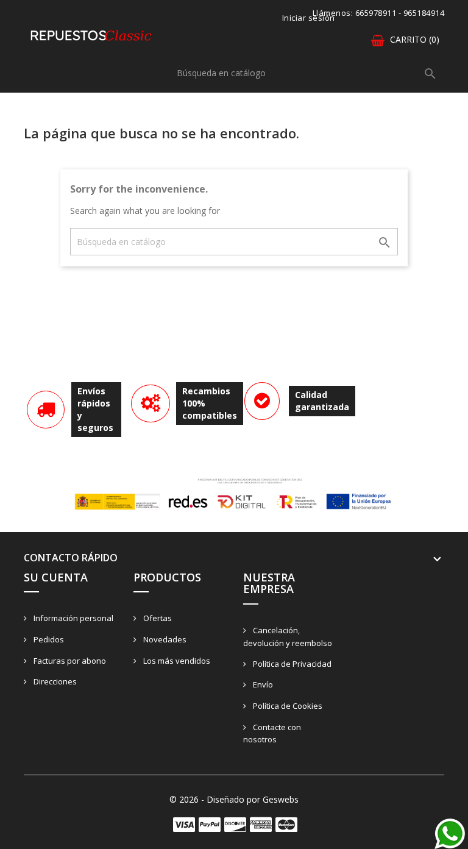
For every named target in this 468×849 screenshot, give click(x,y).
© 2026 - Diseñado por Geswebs (234, 799)
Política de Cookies (286, 705)
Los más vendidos (175, 660)
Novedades (163, 639)
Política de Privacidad (291, 663)
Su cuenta (56, 577)
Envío (262, 684)
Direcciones (54, 681)
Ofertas (156, 618)
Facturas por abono (69, 660)
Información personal (72, 618)
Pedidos (48, 639)
